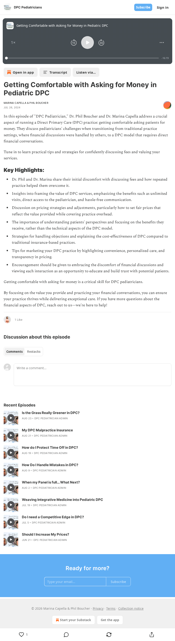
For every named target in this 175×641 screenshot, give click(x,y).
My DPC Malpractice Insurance (47, 430)
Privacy (98, 608)
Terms (111, 608)
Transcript (58, 72)
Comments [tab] (14, 352)
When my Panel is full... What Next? (51, 482)
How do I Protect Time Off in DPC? (50, 447)
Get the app (110, 620)
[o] (11, 418)
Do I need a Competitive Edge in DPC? (53, 517)
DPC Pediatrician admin (51, 418)
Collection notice (131, 608)
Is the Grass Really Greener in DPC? (51, 413)
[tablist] (23, 351)
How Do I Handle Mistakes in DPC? (50, 465)
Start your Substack (75, 620)
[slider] (82, 58)
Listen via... (86, 72)
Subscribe (143, 7)
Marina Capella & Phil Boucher (26, 102)
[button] (13, 42)
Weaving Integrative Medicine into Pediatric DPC (62, 499)
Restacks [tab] (33, 352)
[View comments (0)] (66, 634)
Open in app (23, 72)
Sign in (163, 7)
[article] (87, 418)
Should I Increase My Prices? (45, 534)
